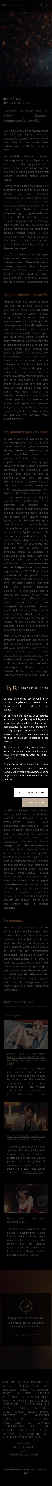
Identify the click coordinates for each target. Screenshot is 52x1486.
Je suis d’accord (35, 802)
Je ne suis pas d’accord (31, 792)
